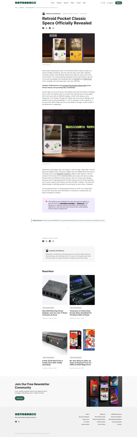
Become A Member (84, 417)
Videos (72, 3)
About (87, 414)
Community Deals (117, 422)
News (52, 3)
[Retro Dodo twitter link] (18, 421)
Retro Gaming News (30, 7)
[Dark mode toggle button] (103, 3)
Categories (21, 7)
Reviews (66, 3)
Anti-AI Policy (101, 424)
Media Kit (102, 414)
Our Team (86, 422)
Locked (79, 3)
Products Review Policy (98, 419)
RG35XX (77, 79)
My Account (86, 419)
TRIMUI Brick (87, 79)
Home (16, 7)
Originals (59, 3)
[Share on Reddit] (50, 28)
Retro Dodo (47, 433)
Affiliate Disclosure (116, 414)
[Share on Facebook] (43, 28)
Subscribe (19, 398)
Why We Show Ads (100, 417)
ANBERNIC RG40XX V (64, 174)
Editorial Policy (101, 422)
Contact (119, 424)
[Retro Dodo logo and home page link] (25, 3)
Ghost (39, 433)
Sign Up (119, 2)
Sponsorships (85, 424)
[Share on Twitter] (46, 28)
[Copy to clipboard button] (53, 28)
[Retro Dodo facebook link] (16, 421)
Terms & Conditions (116, 417)
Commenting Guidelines (115, 419)
